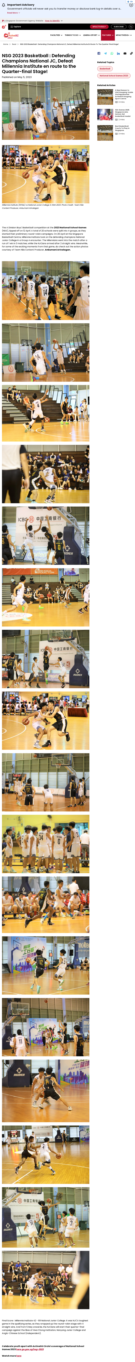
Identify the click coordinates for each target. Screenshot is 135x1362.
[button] (131, 26)
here (18, 1349)
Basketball (105, 68)
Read (14, 44)
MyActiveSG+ (99, 26)
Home (5, 44)
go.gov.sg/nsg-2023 (32, 1349)
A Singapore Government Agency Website (23, 21)
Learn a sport (90, 35)
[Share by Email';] (125, 53)
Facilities (55, 35)
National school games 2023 (114, 75)
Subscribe (119, 26)
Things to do (71, 35)
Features (106, 35)
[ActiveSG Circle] (11, 35)
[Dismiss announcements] (131, 5)
